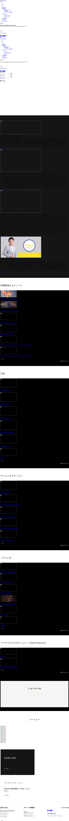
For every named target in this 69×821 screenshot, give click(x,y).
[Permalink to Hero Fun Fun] (9, 612)
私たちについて (7, 9)
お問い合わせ (4, 57)
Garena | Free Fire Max (7, 540)
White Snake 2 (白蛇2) (7, 334)
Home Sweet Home (6, 593)
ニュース (4, 19)
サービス (4, 13)
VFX (5, 14)
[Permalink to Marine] (9, 654)
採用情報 (6, 47)
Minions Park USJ (6, 390)
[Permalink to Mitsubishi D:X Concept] (9, 429)
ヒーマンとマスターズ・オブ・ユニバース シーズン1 (16, 356)
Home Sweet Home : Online (8, 571)
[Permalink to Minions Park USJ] (9, 387)
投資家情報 (4, 18)
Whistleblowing (51, 813)
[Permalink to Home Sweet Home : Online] (9, 569)
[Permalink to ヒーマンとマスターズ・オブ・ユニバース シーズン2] (9, 342)
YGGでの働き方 (9, 12)
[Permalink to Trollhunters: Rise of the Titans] (9, 307)
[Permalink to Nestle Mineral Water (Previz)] (9, 665)
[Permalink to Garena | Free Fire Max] (9, 537)
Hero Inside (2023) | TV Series (9, 323)
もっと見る (6, 768)
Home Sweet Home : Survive (8, 604)
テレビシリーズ (4, 308)
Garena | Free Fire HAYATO (9, 516)
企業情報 (4, 8)
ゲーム (5, 17)
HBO (2, 458)
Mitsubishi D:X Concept (7, 432)
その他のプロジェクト (64, 361)
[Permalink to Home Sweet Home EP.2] (9, 580)
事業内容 (4, 7)
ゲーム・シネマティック (5, 490)
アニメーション (7, 16)
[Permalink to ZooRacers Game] (9, 489)
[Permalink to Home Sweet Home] (9, 590)
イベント (2, 416)
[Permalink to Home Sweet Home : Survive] (9, 601)
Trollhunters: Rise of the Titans (9, 311)
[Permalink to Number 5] (9, 623)
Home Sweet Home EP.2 (7, 582)
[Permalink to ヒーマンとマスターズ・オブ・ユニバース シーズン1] (9, 353)
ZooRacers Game (5, 493)
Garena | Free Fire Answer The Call (11, 504)
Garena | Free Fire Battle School (10, 528)
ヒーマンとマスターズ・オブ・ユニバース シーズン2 (16, 345)
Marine (3, 656)
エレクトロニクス (4, 402)
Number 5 (3, 625)
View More (3, 148)
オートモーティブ (4, 388)
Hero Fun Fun (4, 614)
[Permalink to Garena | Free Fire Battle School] (9, 525)
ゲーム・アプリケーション (6, 456)
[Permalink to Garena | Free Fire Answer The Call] (9, 501)
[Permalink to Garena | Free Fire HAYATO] (9, 513)
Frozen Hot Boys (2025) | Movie (9, 299)
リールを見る (34, 693)
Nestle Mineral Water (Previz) (9, 667)
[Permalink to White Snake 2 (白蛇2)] (9, 331)
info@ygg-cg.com (3, 32)
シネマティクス (7, 15)
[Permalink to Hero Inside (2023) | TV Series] (9, 319)
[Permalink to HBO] (9, 455)
